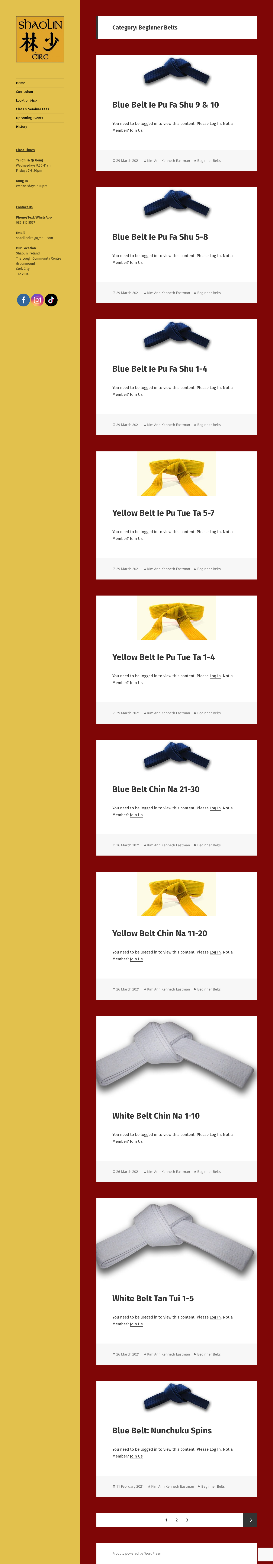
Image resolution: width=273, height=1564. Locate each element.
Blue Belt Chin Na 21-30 (156, 789)
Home (20, 83)
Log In (215, 123)
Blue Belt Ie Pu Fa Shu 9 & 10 (165, 105)
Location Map (26, 100)
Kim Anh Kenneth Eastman (168, 160)
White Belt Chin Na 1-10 (156, 1116)
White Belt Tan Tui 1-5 (153, 1298)
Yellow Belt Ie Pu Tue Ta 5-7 (163, 513)
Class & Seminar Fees (32, 109)
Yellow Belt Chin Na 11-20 (159, 933)
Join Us (136, 130)
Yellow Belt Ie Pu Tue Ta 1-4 (163, 657)
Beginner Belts (209, 160)
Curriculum (24, 92)
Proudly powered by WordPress (136, 1553)
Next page (250, 1520)
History (21, 127)
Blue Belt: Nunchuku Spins (162, 1430)
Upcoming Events (29, 118)
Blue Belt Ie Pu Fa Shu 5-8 (160, 237)
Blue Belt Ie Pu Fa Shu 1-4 (159, 369)
